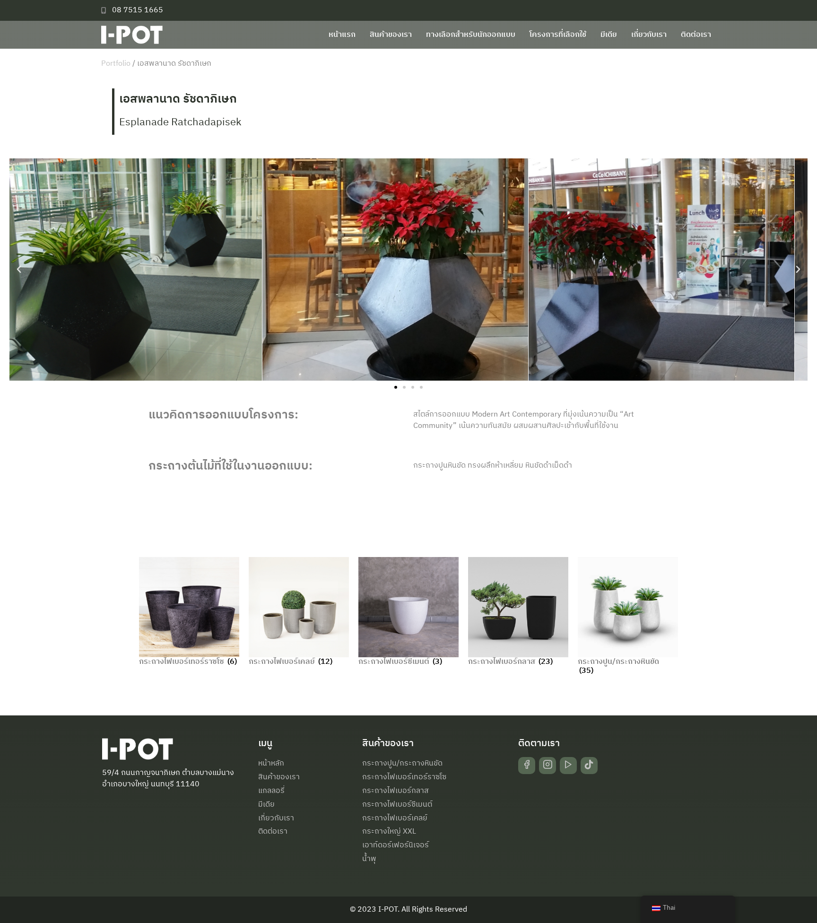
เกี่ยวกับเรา (649, 34)
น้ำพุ (369, 859)
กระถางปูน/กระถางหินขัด (402, 763)
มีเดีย (608, 34)
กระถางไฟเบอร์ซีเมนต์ (397, 804)
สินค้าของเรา (391, 34)
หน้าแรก (342, 34)
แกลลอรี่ (271, 790)
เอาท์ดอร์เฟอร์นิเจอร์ (395, 845)
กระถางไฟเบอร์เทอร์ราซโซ (404, 777)
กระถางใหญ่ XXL (389, 831)
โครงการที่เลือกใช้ (558, 34)
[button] (19, 269)
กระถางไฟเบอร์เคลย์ (394, 818)
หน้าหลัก (271, 763)
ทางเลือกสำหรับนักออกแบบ (470, 34)
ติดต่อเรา (696, 34)
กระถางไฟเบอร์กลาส (395, 790)
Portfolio (115, 63)
